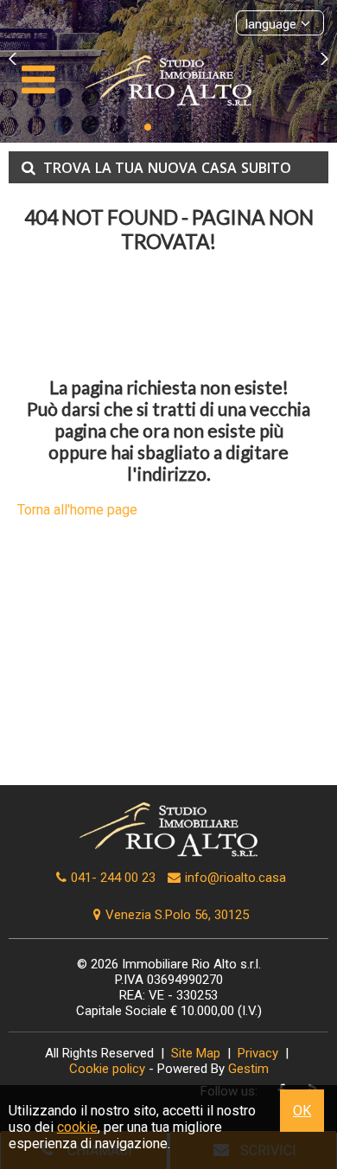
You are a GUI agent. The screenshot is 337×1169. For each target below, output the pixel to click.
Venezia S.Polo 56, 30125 (177, 915)
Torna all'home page (77, 509)
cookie (77, 1127)
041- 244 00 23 (113, 877)
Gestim (248, 1068)
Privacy (258, 1053)
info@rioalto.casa (235, 877)
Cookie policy (107, 1068)
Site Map (195, 1053)
